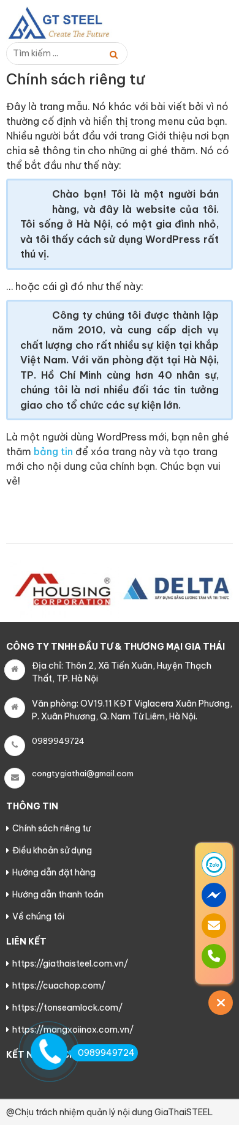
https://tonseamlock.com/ (67, 1007)
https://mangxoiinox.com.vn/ (73, 1029)
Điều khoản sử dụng (52, 850)
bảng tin (53, 451)
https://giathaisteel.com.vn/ (70, 963)
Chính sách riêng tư (51, 828)
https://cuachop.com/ (58, 985)
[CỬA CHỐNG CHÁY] (67, 23)
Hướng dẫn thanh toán (58, 894)
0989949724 (106, 1052)
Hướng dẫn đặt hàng (54, 872)
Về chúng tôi (38, 916)
